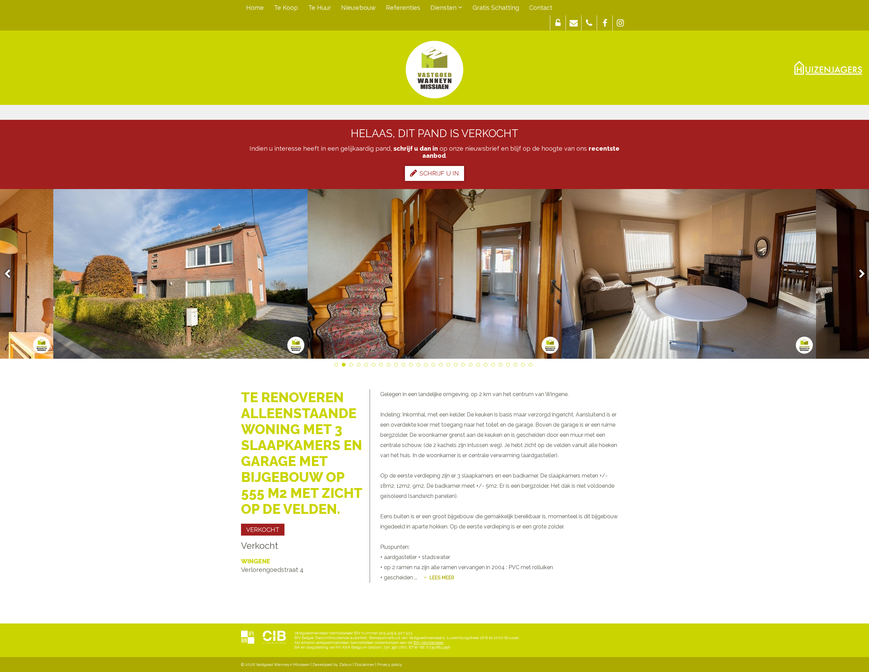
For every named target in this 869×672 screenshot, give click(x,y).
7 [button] (382, 366)
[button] (558, 23)
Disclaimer (364, 664)
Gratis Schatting (496, 7)
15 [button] (442, 366)
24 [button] (509, 366)
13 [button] (427, 366)
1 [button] (337, 366)
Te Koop (286, 7)
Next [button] (859, 274)
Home (255, 7)
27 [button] (532, 366)
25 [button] (517, 366)
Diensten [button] (444, 7)
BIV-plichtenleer (428, 642)
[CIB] (274, 638)
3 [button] (352, 366)
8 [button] (390, 366)
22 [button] (494, 366)
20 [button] (479, 366)
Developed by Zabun (332, 664)
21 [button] (487, 366)
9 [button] (397, 366)
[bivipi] (247, 638)
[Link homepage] (434, 69)
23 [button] (502, 366)
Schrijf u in (439, 173)
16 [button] (449, 366)
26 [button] (524, 366)
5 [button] (367, 366)
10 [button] (405, 366)
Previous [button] (10, 274)
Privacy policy (389, 664)
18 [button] (464, 366)
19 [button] (472, 366)
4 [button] (360, 366)
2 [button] (345, 366)
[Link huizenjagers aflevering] (828, 67)
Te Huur (319, 7)
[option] (180, 274)
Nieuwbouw (358, 7)
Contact (540, 7)
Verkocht (262, 529)
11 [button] (412, 366)
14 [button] (434, 366)
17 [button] (457, 366)
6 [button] (375, 366)
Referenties (403, 7)
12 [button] (420, 366)
